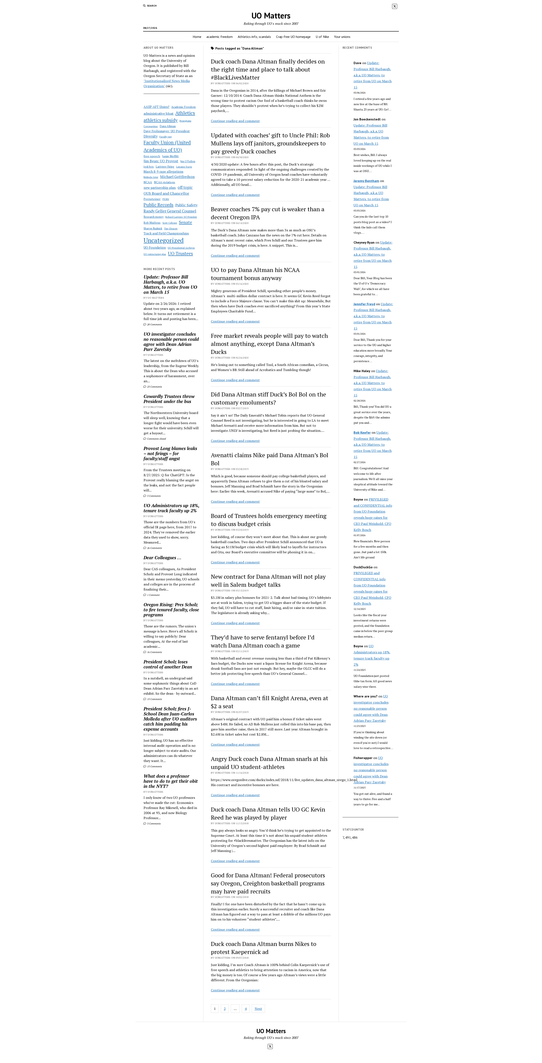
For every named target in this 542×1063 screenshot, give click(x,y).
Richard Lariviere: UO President (181, 216)
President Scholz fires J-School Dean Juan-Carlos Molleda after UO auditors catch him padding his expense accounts (170, 719)
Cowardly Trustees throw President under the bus (169, 399)
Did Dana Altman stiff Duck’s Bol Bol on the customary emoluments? (268, 398)
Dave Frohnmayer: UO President (167, 131)
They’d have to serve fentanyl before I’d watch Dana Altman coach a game (263, 641)
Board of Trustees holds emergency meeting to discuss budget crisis (268, 520)
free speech (152, 156)
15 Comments (154, 699)
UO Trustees (180, 253)
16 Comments (154, 652)
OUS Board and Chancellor (166, 193)
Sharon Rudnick (153, 228)
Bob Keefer (362, 432)
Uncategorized (164, 240)
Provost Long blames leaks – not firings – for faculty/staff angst (170, 453)
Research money (153, 217)
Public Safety (186, 205)
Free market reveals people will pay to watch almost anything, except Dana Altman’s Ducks (269, 344)
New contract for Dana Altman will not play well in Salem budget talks (268, 580)
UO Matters (271, 15)
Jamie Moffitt (170, 156)
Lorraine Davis (184, 166)
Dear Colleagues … (162, 557)
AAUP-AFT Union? (156, 107)
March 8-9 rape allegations (163, 171)
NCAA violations (164, 182)
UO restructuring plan (155, 254)
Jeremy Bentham (366, 181)
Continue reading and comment (235, 121)
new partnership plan (160, 187)
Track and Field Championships (166, 233)
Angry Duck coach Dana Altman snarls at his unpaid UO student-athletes (269, 763)
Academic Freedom (183, 107)
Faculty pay (165, 136)
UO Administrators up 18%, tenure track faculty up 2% (171, 508)
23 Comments (154, 386)
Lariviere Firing (165, 166)
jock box (149, 166)
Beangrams (185, 120)
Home (197, 37)
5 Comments (154, 495)
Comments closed (156, 438)
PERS (165, 199)
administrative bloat (158, 113)
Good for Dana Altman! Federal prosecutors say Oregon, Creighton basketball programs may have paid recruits (268, 883)
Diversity (151, 136)
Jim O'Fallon (187, 161)
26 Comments (154, 547)
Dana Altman (168, 126)
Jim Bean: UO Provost (161, 161)
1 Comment (153, 594)
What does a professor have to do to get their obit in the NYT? (171, 781)
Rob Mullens (152, 223)
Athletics (185, 112)
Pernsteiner (152, 199)
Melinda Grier (151, 177)
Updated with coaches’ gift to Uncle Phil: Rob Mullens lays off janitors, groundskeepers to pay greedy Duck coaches (270, 143)
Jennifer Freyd (364, 304)
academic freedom (219, 37)
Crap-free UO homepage (293, 37)
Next (258, 1008)
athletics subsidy (161, 120)
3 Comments (154, 823)
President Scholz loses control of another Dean (168, 664)
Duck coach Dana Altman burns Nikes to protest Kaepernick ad (263, 948)
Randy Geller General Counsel (170, 211)
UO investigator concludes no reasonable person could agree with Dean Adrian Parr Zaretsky (171, 341)
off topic (185, 187)
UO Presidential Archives (181, 247)
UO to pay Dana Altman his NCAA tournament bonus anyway (255, 274)
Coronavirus (151, 126)
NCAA (148, 182)
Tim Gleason (170, 228)
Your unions (342, 37)
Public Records (158, 205)
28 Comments (154, 324)
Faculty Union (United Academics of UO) (167, 146)
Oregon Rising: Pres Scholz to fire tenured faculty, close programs (171, 609)
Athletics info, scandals (254, 37)
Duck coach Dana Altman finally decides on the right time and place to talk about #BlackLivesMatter (268, 69)
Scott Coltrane (169, 222)
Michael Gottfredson (177, 176)
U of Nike (322, 37)
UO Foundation (155, 247)
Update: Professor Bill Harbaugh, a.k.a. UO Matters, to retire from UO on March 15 (170, 284)
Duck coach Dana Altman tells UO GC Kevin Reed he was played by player (268, 813)
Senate (185, 222)
